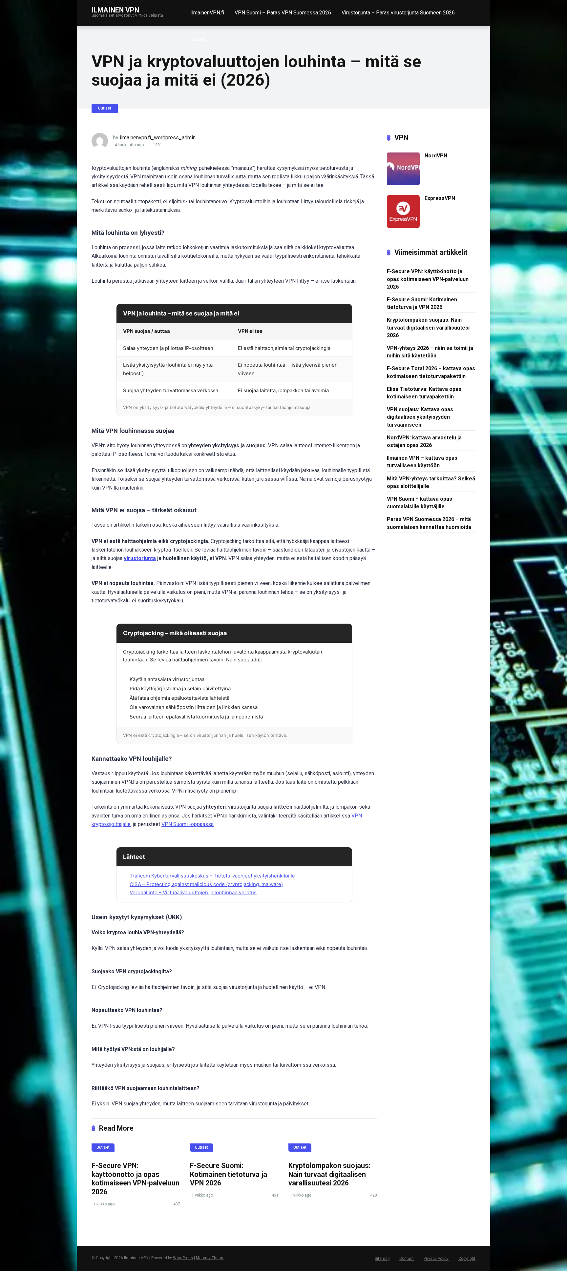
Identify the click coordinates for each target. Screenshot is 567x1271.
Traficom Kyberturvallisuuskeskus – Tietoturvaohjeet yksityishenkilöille (212, 876)
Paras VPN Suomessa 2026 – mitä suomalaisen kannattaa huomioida (429, 523)
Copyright (466, 1258)
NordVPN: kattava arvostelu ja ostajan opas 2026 (424, 441)
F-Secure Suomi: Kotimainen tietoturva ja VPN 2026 (228, 1174)
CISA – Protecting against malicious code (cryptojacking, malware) (206, 884)
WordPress (183, 1258)
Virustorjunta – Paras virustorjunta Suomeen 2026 (398, 13)
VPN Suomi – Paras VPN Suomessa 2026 (283, 13)
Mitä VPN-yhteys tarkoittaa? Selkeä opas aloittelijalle (431, 482)
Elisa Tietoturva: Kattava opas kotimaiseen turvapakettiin (424, 393)
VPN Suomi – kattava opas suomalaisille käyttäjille (419, 503)
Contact (406, 1258)
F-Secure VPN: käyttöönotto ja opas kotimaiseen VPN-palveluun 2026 (135, 1178)
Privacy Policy (436, 1258)
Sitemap (382, 1258)
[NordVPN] (403, 183)
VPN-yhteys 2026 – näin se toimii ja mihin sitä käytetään (430, 352)
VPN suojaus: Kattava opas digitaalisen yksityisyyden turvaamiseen (420, 417)
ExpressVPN (440, 198)
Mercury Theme (210, 1258)
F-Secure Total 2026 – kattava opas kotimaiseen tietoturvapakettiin (431, 372)
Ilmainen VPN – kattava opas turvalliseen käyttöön (422, 462)
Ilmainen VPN (115, 9)
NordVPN (436, 155)
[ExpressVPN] (403, 226)
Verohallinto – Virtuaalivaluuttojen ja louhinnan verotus (193, 892)
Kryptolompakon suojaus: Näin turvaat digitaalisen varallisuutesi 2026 (329, 1174)
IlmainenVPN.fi (207, 13)
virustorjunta (140, 558)
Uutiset (198, 39)
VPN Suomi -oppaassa (187, 824)
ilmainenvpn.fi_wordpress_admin (158, 137)
